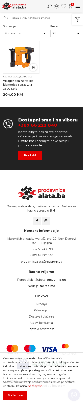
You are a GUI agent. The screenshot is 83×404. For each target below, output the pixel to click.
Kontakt (30, 155)
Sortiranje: (9, 26)
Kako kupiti (41, 310)
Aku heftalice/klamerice (36, 17)
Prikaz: (54, 26)
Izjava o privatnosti (41, 329)
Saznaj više (35, 386)
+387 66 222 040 (37, 125)
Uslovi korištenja (41, 323)
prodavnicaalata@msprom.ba (41, 261)
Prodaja (14, 17)
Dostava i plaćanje (41, 316)
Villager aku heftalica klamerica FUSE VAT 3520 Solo (18, 84)
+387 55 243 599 (41, 249)
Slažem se (15, 395)
